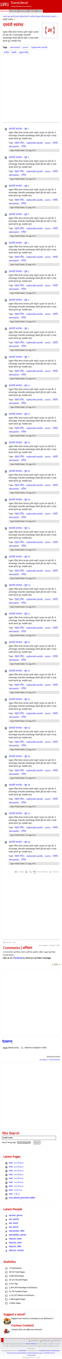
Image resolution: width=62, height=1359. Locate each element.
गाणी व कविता (30, 16)
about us (56, 1341)
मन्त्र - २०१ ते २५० (16, 1179)
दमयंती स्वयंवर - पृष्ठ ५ (19, 243)
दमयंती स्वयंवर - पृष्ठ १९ (19, 642)
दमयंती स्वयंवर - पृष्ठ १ (19, 129)
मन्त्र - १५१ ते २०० (16, 1182)
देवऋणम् (7, 1041)
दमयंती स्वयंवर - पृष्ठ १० (19, 385)
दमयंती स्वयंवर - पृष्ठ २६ (19, 842)
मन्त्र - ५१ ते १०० (15, 1190)
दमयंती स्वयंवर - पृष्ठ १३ (19, 471)
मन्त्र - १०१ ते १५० (16, 1186)
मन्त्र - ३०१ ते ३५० (16, 1171)
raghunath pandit (39, 47)
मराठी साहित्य (19, 16)
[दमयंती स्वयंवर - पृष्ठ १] (14, 19)
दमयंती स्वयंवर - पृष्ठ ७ (19, 300)
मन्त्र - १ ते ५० (14, 1194)
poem (25, 47)
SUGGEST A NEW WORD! (49, 1059)
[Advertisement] (31, 88)
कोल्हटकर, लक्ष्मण (15, 1243)
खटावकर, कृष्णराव (15, 1216)
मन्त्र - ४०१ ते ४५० (16, 1163)
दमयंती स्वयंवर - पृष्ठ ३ (19, 186)
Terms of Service (31, 1344)
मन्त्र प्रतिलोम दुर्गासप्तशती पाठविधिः (22, 1198)
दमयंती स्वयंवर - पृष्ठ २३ (19, 756)
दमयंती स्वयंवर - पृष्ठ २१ (19, 699)
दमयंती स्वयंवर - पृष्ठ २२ (19, 728)
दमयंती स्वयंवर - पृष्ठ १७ (19, 585)
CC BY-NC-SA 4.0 (49, 1353)
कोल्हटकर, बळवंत (15, 1239)
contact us (35, 1341)
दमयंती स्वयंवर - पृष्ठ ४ (19, 214)
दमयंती (14, 52)
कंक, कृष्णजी (13, 1227)
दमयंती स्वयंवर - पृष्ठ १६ (19, 557)
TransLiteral (22, 1351)
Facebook (17, 957)
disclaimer (46, 1341)
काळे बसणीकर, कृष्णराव (17, 1235)
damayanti (15, 47)
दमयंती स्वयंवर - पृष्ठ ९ (19, 357)
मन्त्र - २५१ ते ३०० (16, 1175)
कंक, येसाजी (13, 1223)
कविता (6, 52)
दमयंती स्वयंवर (50, 16)
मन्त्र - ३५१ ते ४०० (16, 1167)
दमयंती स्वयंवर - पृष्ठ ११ (19, 414)
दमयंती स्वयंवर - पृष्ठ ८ (19, 328)
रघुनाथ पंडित (40, 16)
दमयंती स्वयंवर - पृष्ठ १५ (19, 528)
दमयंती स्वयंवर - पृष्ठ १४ (19, 500)
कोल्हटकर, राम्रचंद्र (16, 1251)
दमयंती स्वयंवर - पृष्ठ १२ (19, 442)
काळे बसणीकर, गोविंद (16, 1231)
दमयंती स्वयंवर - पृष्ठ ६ (19, 271)
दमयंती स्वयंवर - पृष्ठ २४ (19, 785)
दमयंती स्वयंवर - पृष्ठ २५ (19, 813)
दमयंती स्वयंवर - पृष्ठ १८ (19, 614)
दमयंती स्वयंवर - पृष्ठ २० (19, 671)
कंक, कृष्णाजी (14, 1219)
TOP (56, 964)
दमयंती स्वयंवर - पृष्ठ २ (19, 157)
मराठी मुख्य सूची (8, 16)
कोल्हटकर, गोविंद (15, 1247)
